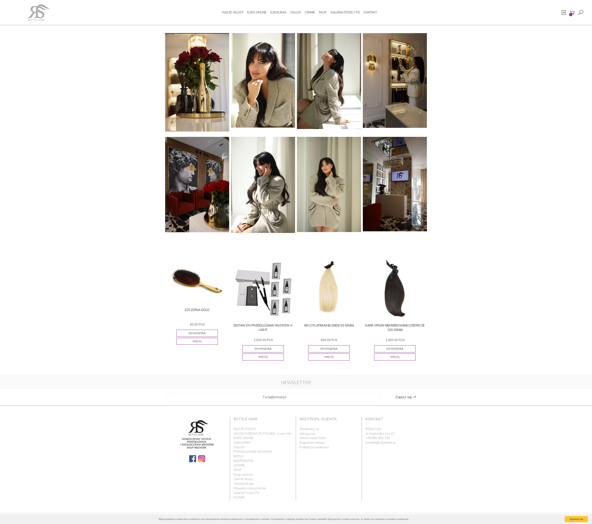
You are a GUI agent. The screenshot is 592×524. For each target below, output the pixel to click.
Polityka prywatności (314, 447)
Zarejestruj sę (309, 429)
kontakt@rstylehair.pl (380, 442)
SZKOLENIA (278, 12)
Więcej (197, 341)
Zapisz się (404, 397)
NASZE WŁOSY (233, 12)
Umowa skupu (244, 483)
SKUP (323, 12)
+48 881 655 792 (377, 438)
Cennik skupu (243, 479)
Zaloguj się (307, 433)
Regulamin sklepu (312, 442)
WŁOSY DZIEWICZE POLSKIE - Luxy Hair (262, 433)
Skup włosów (243, 474)
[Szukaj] (581, 12)
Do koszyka (197, 333)
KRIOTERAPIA (243, 461)
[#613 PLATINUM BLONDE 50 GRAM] (329, 288)
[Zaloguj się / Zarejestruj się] (564, 12)
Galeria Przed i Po (345, 12)
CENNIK (310, 12)
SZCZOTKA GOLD (197, 310)
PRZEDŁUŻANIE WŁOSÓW (253, 451)
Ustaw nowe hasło (312, 438)
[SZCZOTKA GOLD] (197, 280)
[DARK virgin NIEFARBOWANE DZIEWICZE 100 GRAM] (395, 288)
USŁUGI (295, 12)
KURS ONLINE (256, 12)
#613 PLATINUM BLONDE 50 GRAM (329, 325)
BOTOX (238, 456)
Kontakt (370, 12)
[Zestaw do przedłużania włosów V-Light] (263, 288)
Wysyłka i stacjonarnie (250, 488)
